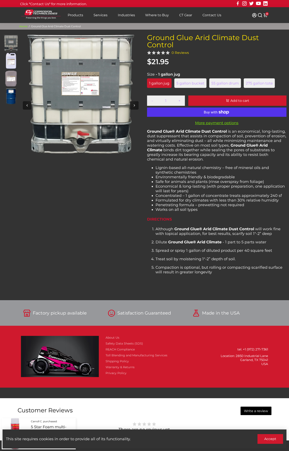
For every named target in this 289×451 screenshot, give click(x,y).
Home (23, 26)
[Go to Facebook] (237, 3)
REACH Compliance (120, 349)
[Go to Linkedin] (265, 3)
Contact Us (211, 15)
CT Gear (185, 15)
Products (75, 15)
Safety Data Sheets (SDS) (124, 343)
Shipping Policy (117, 361)
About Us (112, 337)
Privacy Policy (116, 373)
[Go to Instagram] (244, 3)
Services (100, 15)
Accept (270, 439)
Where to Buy (157, 15)
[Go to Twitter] (251, 3)
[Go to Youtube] (258, 3)
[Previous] (27, 105)
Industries (126, 15)
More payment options (216, 123)
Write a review (256, 411)
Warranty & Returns (120, 367)
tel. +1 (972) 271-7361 (252, 349)
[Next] (134, 105)
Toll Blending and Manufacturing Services (136, 355)
